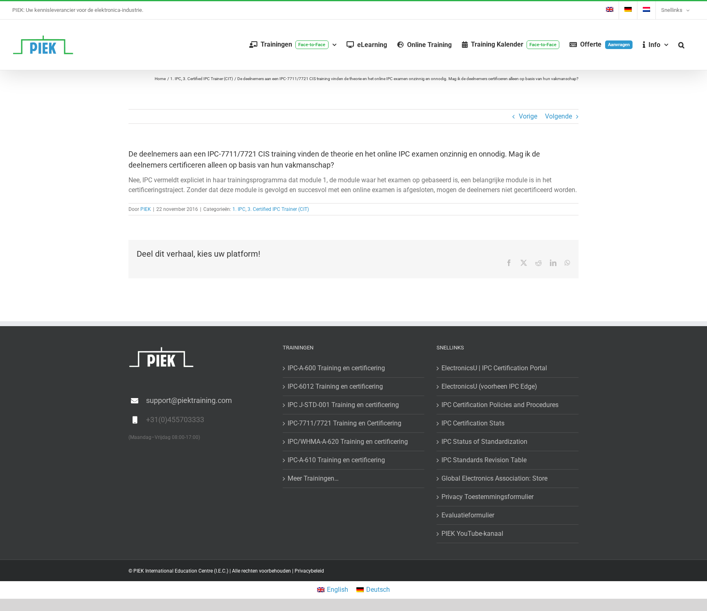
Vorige (528, 116)
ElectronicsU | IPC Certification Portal (494, 368)
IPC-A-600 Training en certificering (336, 368)
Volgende (558, 116)
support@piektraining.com (189, 400)
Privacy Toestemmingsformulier (487, 497)
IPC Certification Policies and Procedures (499, 405)
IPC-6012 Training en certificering (335, 386)
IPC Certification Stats (472, 423)
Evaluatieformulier (467, 515)
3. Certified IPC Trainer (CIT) (278, 209)
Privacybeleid (309, 571)
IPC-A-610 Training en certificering (336, 460)
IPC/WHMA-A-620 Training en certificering (348, 441)
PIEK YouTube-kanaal (472, 533)
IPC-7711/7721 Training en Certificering (344, 423)
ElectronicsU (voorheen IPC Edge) (489, 386)
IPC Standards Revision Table (484, 460)
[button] (681, 45)
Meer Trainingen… (313, 478)
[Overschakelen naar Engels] (610, 10)
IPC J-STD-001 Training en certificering (343, 405)
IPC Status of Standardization (484, 441)
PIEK (145, 209)
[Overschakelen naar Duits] (628, 10)
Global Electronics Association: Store (494, 478)
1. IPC (238, 209)
